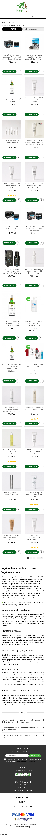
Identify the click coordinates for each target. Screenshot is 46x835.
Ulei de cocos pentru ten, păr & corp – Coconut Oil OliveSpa (12, 100)
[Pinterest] (21, 774)
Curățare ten (36, 588)
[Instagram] (29, 774)
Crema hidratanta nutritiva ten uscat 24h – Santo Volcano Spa (12, 228)
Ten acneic (23, 591)
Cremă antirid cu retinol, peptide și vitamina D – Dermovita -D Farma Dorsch (34, 186)
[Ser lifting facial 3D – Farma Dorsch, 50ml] (11, 481)
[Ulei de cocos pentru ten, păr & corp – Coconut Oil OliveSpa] (11, 86)
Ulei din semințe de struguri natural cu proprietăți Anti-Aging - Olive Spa (12, 324)
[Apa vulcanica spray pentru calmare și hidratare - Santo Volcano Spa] (11, 257)
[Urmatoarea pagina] (41, 558)
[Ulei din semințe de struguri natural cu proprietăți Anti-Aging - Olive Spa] (11, 305)
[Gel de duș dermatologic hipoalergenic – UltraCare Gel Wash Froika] (34, 305)
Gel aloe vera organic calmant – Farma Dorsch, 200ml (34, 495)
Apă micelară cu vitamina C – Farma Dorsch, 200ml (34, 408)
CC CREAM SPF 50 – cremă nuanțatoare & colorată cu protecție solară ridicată (34, 143)
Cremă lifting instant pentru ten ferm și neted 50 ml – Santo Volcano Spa (11, 57)
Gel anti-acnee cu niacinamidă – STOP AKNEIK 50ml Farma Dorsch (34, 538)
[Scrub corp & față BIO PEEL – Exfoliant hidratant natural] (11, 524)
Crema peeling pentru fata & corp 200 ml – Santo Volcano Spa (34, 228)
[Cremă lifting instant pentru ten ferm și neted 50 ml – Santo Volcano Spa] (11, 43)
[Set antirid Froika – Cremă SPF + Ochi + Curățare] (34, 352)
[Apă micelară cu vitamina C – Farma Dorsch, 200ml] (34, 395)
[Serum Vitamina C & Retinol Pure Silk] (11, 129)
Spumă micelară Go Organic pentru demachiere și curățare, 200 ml (11, 409)
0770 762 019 (24, 788)
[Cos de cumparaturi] (38, 16)
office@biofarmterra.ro (24, 790)
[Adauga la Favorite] (18, 71)
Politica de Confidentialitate (26, 761)
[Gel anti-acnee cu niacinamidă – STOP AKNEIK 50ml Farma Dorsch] (34, 524)
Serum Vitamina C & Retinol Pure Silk (12, 142)
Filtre (13, 29)
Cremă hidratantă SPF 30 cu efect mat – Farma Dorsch (34, 100)
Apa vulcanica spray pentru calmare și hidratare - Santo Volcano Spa (12, 271)
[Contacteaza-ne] (32, 16)
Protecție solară (13, 591)
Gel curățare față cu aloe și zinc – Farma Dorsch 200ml (12, 452)
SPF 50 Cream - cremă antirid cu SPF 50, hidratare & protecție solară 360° (34, 452)
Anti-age (4, 591)
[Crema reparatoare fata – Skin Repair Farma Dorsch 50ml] (11, 172)
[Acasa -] (23, 7)
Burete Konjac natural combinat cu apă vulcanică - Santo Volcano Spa (34, 57)
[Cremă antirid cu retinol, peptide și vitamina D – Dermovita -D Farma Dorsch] (34, 172)
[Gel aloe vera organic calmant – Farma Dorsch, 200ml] (34, 481)
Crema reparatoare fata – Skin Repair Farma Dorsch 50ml (12, 185)
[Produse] (3, 16)
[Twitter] (25, 774)
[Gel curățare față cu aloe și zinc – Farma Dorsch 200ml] (11, 438)
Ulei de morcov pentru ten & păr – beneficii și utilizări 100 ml (11, 366)
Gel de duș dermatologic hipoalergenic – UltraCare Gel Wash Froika (34, 323)
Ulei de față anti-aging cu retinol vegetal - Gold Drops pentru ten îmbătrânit (34, 271)
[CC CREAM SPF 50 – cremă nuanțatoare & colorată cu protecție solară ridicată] (34, 129)
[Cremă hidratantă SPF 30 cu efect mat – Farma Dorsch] (34, 86)
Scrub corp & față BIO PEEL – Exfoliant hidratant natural (12, 537)
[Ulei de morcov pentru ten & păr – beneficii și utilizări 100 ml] (11, 352)
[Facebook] (17, 774)
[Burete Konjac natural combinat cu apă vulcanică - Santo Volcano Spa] (34, 43)
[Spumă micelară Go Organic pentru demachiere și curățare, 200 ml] (11, 395)
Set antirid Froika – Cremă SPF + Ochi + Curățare (34, 365)
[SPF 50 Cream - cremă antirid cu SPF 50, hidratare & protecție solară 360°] (34, 438)
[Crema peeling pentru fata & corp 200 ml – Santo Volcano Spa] (34, 214)
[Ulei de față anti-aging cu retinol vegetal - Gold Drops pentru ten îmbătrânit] (34, 257)
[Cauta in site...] (43, 16)
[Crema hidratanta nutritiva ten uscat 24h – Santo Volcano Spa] (11, 214)
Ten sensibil (32, 591)
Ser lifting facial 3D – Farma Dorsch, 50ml (11, 494)
